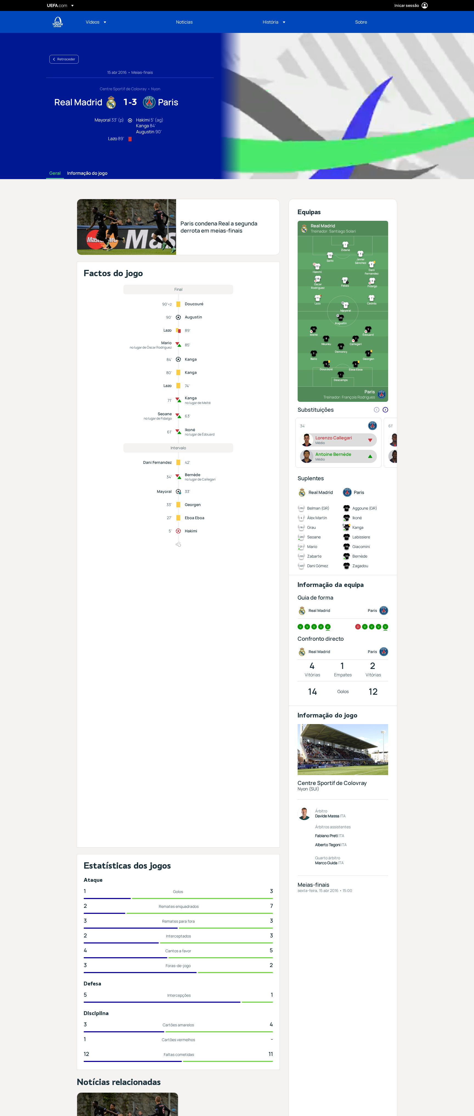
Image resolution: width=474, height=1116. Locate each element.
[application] (344, 106)
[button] (96, 22)
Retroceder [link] (66, 59)
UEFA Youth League (57, 22)
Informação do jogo (87, 173)
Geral (55, 173)
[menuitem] (124, 22)
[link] (184, 22)
